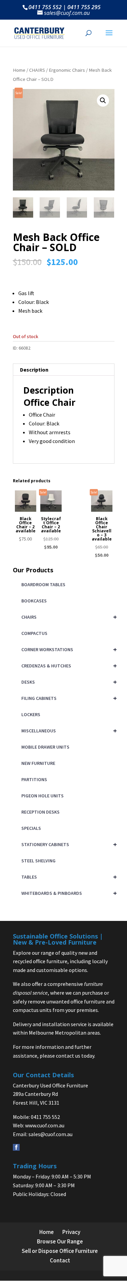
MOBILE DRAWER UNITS (45, 747)
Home (19, 70)
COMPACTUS (34, 633)
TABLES (67, 877)
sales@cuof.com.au (50, 1134)
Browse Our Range (60, 1241)
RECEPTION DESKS (40, 812)
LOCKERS (30, 714)
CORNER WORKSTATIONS (67, 649)
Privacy (71, 1232)
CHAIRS (37, 70)
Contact (60, 1260)
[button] (103, 100)
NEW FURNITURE (38, 763)
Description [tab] (34, 369)
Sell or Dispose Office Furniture (60, 1251)
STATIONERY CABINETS (67, 844)
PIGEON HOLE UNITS (42, 796)
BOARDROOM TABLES (43, 584)
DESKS (67, 682)
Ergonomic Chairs (67, 70)
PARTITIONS (34, 779)
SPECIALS (31, 828)
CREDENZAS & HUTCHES (67, 665)
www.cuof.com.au (44, 1125)
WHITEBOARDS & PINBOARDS (67, 893)
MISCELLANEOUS (67, 730)
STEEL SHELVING (38, 861)
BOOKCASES (34, 601)
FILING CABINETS (67, 698)
